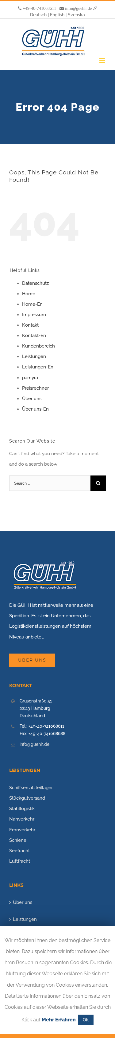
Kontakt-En (34, 335)
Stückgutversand (27, 798)
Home (28, 293)
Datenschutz (35, 283)
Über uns (31, 398)
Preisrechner (35, 388)
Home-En (32, 304)
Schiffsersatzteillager (31, 787)
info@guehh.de (78, 8)
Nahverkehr (21, 819)
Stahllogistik (22, 808)
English (57, 14)
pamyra (30, 377)
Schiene (17, 840)
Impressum (34, 314)
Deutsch (38, 14)
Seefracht (19, 850)
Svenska (76, 14)
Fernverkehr (22, 830)
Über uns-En (35, 409)
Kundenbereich (38, 346)
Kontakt (30, 325)
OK (86, 1019)
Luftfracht (19, 861)
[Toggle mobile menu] (102, 60)
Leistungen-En (37, 367)
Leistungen (34, 356)
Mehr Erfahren (59, 1020)
